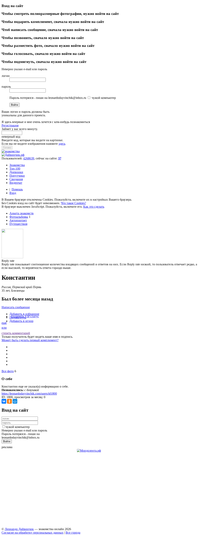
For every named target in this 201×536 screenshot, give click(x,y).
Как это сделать (93, 206)
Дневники (16, 172)
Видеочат (15, 182)
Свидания (16, 179)
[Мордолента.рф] (89, 450)
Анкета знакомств (21, 213)
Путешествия (18, 224)
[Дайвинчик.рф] (13, 155)
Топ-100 (14, 168)
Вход (12, 193)
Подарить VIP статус (25, 316)
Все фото (8, 371)
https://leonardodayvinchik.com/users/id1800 (29, 393)
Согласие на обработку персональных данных (32, 532)
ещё (4, 323)
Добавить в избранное (24, 314)
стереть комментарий (16, 333)
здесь (61, 143)
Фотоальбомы (18, 216)
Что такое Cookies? (73, 203)
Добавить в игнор (21, 321)
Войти (14, 104)
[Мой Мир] (15, 401)
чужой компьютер (17, 427)
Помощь (17, 189)
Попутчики (17, 175)
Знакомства (17, 165)
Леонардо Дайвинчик (19, 529)
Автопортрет (18, 220)
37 (59, 158)
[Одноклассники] (9, 401)
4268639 (28, 158)
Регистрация (10, 125)
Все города (73, 532)
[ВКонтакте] (4, 401)
